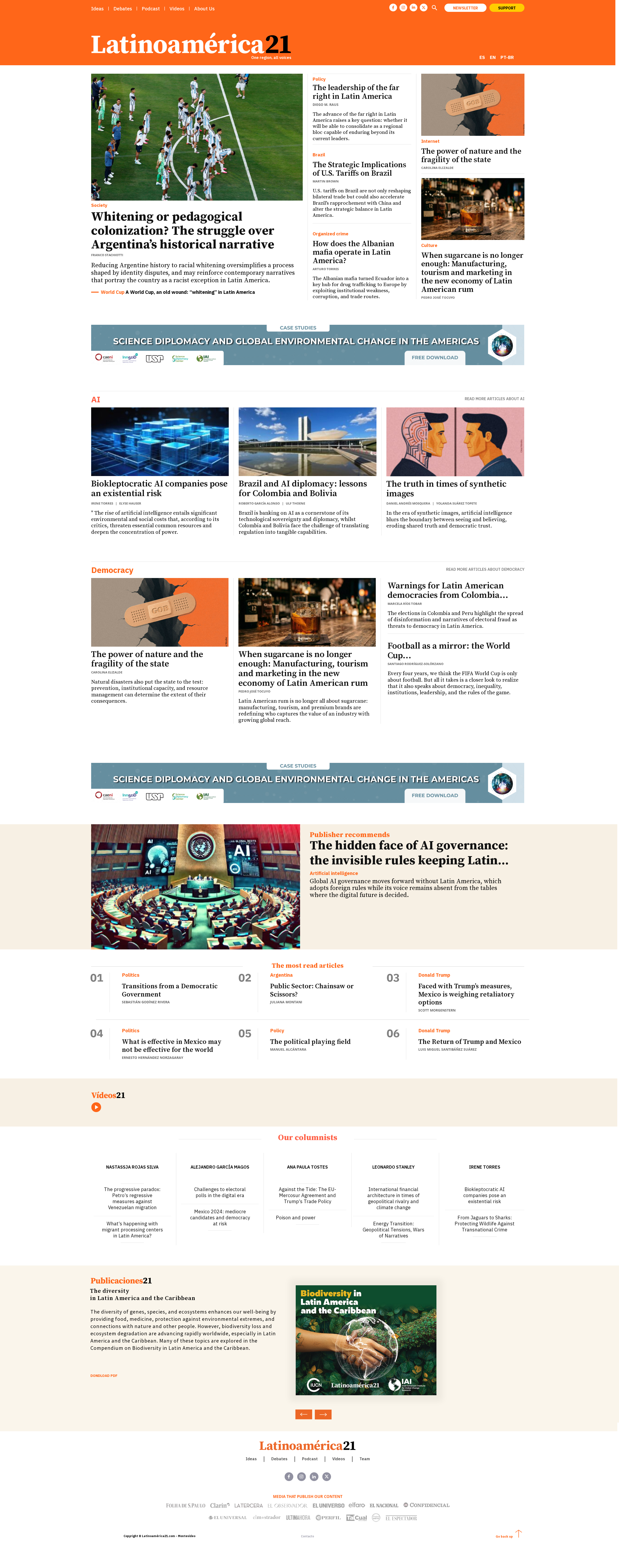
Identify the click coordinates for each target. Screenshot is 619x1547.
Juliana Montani (286, 1002)
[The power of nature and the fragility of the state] (472, 105)
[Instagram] (403, 7)
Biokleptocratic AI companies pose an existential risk (159, 488)
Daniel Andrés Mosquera (408, 503)
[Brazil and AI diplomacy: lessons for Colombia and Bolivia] (307, 441)
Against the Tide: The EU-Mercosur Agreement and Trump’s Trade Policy (307, 1195)
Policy (319, 79)
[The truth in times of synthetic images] (455, 441)
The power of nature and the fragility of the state (471, 156)
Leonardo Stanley (393, 1167)
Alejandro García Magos (220, 1167)
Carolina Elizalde (437, 168)
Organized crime (330, 233)
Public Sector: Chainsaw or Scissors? (312, 990)
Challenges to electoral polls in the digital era (220, 1192)
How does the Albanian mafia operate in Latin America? (353, 252)
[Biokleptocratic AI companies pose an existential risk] (160, 441)
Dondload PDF (104, 1375)
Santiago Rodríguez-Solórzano (415, 664)
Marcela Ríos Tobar (405, 603)
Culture (429, 245)
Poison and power (296, 1217)
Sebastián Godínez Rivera (146, 1002)
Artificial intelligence (334, 873)
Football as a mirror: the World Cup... (449, 651)
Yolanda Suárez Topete (456, 503)
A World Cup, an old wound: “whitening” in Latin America (190, 292)
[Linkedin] (413, 7)
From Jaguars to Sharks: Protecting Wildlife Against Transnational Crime (485, 1223)
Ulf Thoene (295, 503)
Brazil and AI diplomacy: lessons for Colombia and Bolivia (303, 488)
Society (99, 205)
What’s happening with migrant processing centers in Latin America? (132, 1229)
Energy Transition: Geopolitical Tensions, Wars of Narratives (393, 1229)
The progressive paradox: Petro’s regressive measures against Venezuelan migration (132, 1198)
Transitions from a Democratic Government (170, 990)
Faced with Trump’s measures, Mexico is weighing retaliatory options (466, 994)
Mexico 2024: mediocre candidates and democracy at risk (220, 1217)
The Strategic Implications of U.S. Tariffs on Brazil (359, 169)
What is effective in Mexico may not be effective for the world (171, 1046)
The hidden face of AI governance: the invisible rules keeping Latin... (409, 853)
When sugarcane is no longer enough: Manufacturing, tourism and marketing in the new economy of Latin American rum (472, 273)
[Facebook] (393, 7)
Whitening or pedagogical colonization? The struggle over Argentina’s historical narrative (182, 230)
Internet (430, 141)
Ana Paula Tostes (307, 1167)
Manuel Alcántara (288, 1049)
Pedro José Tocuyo (438, 298)
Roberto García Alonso (259, 503)
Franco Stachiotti (107, 255)
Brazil (319, 154)
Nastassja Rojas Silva (132, 1167)
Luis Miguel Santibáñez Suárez (447, 1049)
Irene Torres (102, 503)
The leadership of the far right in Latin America (356, 92)
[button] (434, 8)
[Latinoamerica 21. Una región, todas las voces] (307, 1445)
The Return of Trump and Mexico (469, 1042)
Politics (131, 975)
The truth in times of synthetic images (446, 489)
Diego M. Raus (326, 104)
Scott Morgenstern (437, 1010)
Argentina (281, 975)
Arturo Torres (326, 269)
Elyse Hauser (130, 503)
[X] (423, 7)
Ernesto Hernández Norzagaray (152, 1057)
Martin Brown (326, 181)
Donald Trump (434, 975)
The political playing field (310, 1042)
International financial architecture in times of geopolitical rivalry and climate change (393, 1198)
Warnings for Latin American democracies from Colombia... (448, 590)
